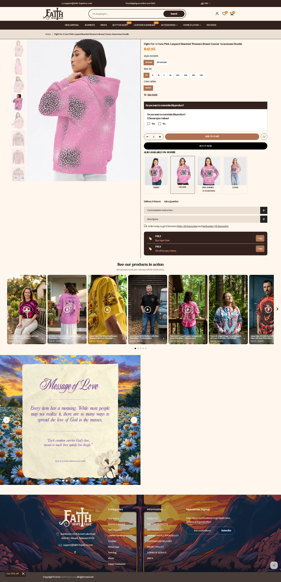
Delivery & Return (152, 201)
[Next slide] (134, 420)
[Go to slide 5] (77, 481)
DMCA (150, 558)
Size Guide (152, 95)
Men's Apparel (115, 530)
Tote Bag (112, 552)
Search (174, 14)
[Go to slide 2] (67, 481)
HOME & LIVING (191, 25)
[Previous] (32, 110)
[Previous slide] (6, 420)
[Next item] (277, 309)
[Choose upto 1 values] (158, 118)
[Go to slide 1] (63, 481)
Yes (153, 123)
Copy (260, 238)
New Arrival (113, 518)
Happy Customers (117, 564)
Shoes (111, 558)
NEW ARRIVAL (72, 25)
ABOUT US (152, 518)
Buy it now (206, 146)
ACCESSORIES (168, 25)
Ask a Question (171, 201)
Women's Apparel (116, 524)
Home (48, 34)
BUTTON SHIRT (122, 24)
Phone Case (113, 547)
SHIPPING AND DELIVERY (159, 541)
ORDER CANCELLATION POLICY (163, 535)
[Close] (23, 573)
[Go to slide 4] (74, 481)
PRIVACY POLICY (155, 547)
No (164, 123)
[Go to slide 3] (70, 481)
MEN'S (103, 25)
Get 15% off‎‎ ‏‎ (13, 573)
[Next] (135, 110)
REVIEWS (211, 25)
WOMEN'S (90, 25)
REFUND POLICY (155, 530)
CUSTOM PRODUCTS (157, 524)
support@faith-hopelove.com (78, 3)
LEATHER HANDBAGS (146, 24)
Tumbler (112, 541)
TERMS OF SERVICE (157, 552)
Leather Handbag (116, 535)
